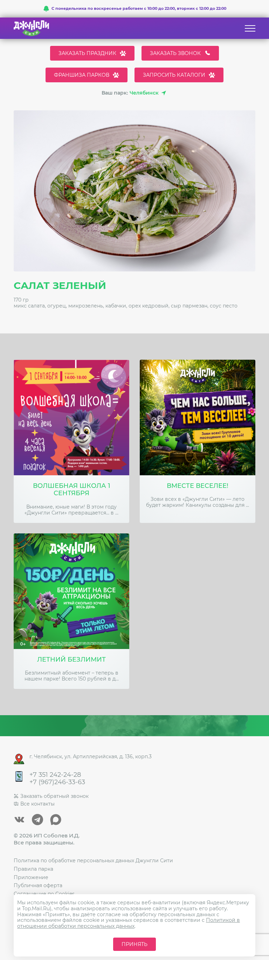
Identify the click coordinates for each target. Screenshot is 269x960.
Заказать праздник (87, 53)
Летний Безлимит (71, 659)
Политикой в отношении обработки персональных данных (128, 923)
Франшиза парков (81, 75)
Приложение (31, 877)
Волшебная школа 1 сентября (71, 489)
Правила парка (33, 869)
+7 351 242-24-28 (55, 775)
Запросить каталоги (174, 75)
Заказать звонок (175, 53)
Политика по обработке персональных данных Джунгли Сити (93, 860)
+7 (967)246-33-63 (57, 782)
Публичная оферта (38, 885)
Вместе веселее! (197, 486)
